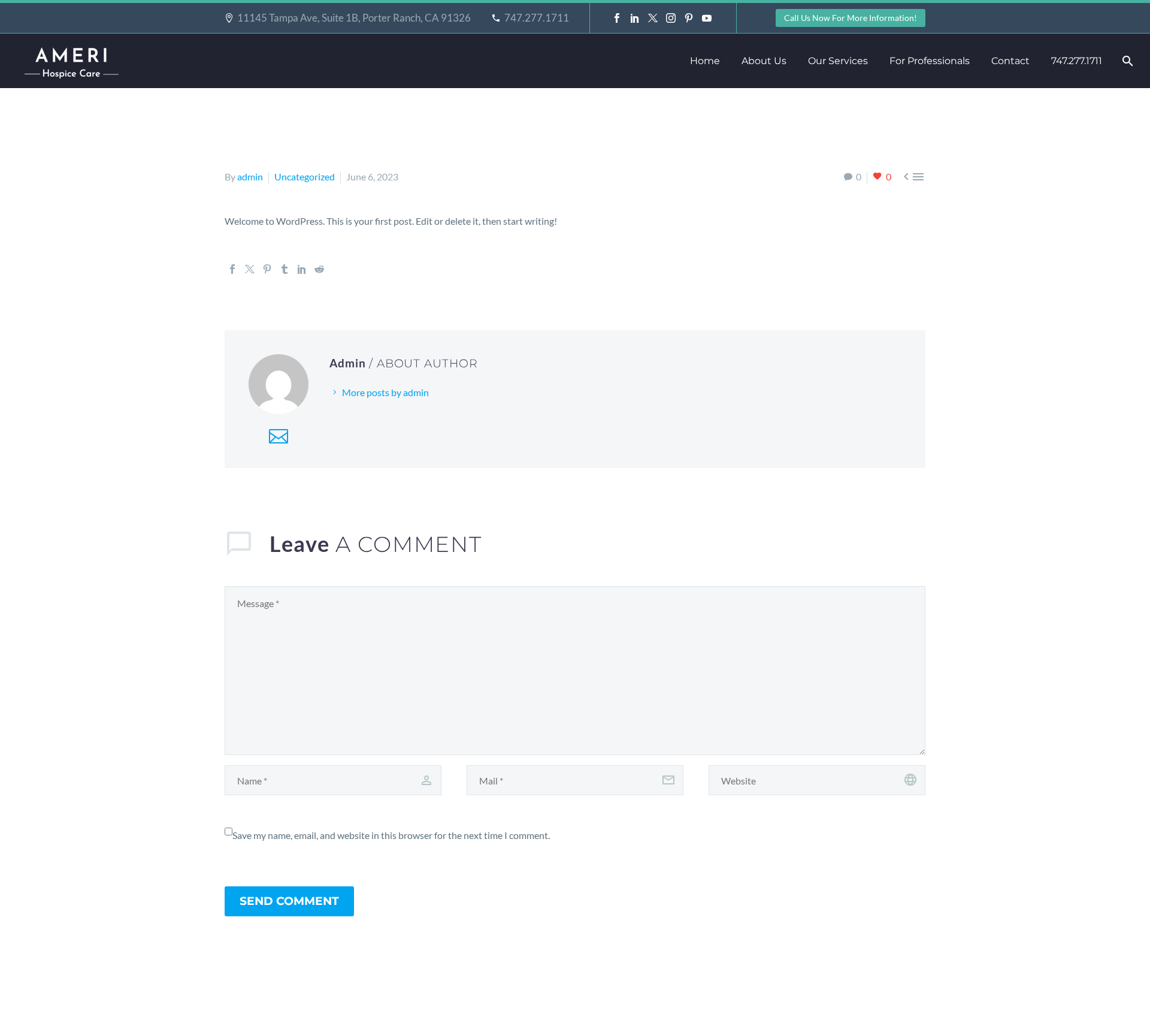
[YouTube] (707, 18)
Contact (1010, 61)
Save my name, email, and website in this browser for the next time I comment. (391, 835)
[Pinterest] (689, 18)
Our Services (838, 61)
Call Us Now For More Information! (850, 18)
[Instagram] (671, 18)
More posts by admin (385, 392)
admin (250, 176)
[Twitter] (653, 18)
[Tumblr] (284, 269)
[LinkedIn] (635, 18)
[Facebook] (617, 18)
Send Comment (289, 901)
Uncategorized (304, 176)
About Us (764, 61)
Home (705, 61)
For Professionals (929, 61)
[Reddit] (319, 269)
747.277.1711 (536, 17)
